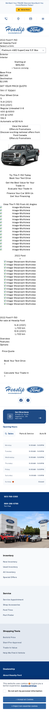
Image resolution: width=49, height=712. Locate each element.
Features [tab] (4, 342)
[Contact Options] (30, 18)
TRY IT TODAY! (8, 90)
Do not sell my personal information (25, 691)
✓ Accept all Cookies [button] (24, 699)
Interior (4, 57)
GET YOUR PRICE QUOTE (13, 86)
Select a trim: (7, 46)
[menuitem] (24, 567)
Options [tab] (4, 345)
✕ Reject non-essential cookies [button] (24, 706)
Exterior (4, 54)
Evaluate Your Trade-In (20, 189)
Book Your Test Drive (20, 178)
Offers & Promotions (20, 138)
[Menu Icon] (42, 18)
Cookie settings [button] (29, 686)
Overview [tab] (5, 339)
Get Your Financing (20, 196)
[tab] (20, 54)
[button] (6, 18)
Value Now (25, 10)
